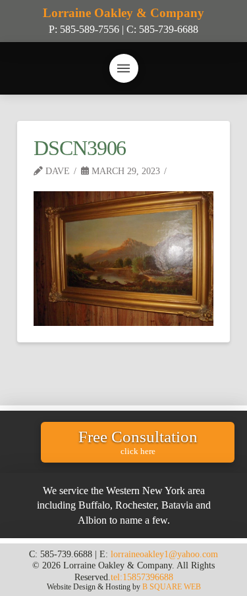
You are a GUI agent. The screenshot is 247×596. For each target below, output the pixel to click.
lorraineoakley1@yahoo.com (164, 554)
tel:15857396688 (142, 577)
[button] (123, 68)
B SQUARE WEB (171, 586)
